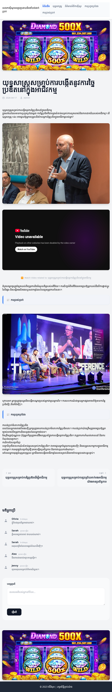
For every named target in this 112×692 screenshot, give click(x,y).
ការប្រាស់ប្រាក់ (48, 12)
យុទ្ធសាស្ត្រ (57, 6)
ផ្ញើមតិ (14, 612)
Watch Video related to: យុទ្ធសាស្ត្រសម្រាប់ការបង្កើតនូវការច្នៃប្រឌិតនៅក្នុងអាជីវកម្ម (56, 277)
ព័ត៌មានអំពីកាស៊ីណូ (73, 6)
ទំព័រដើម (46, 6)
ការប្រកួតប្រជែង (91, 6)
